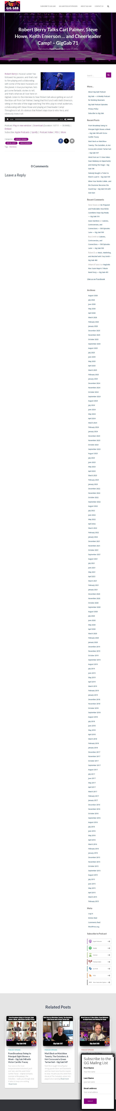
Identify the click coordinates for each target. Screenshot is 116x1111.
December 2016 (94, 805)
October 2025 (93, 339)
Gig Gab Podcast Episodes (68, 6)
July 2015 (91, 879)
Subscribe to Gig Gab (48, 6)
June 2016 (91, 831)
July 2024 (91, 405)
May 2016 (91, 835)
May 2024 (91, 414)
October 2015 (93, 866)
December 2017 (94, 752)
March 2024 (92, 423)
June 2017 (91, 778)
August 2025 (93, 348)
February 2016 (93, 849)
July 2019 (91, 668)
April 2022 (91, 524)
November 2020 (94, 598)
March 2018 (92, 739)
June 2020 (91, 620)
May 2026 (91, 309)
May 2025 (91, 361)
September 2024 (94, 396)
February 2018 (93, 743)
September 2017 (94, 765)
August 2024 (93, 401)
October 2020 (93, 603)
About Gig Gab (86, 6)
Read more (13, 1084)
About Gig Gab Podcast (97, 92)
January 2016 (93, 853)
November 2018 (94, 704)
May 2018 (91, 730)
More (63, 132)
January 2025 (93, 379)
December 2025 (94, 331)
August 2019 (93, 664)
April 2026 (91, 313)
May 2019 (91, 677)
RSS (57, 132)
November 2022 (94, 493)
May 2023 (91, 467)
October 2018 (93, 708)
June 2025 (91, 357)
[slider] (70, 119)
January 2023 (93, 484)
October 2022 (93, 497)
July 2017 (91, 774)
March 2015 (92, 897)
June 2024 (91, 409)
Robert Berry (11, 73)
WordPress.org (93, 927)
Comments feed (94, 922)
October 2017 (93, 761)
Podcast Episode (21, 139)
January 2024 (93, 431)
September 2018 (94, 712)
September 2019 (94, 660)
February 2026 (93, 322)
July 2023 (91, 458)
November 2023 (94, 440)
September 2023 (94, 449)
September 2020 (94, 607)
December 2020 (94, 594)
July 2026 (91, 300)
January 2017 (93, 800)
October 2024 (93, 392)
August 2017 (93, 769)
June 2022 (91, 515)
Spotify (34, 132)
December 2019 (94, 647)
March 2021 (92, 581)
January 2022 (93, 537)
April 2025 (91, 366)
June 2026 (91, 304)
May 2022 (91, 519)
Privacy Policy (93, 109)
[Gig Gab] (12, 6)
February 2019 (93, 690)
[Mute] (65, 119)
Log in (90, 914)
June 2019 (91, 673)
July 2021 (91, 563)
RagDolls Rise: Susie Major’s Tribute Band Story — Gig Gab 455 (99, 268)
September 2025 (94, 344)
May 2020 (91, 625)
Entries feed (92, 918)
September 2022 (94, 502)
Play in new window (22, 125)
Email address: (90, 1088)
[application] (40, 119)
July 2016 (91, 827)
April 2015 (91, 892)
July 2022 (91, 510)
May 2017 (91, 783)
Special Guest (11, 143)
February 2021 (93, 585)
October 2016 (93, 813)
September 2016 (94, 818)
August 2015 (93, 875)
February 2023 (93, 480)
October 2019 (93, 655)
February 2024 (93, 427)
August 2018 (93, 717)
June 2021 (91, 568)
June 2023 (91, 462)
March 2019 (92, 686)
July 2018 (91, 721)
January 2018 (93, 748)
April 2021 (91, 576)
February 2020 (93, 638)
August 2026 (93, 295)
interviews (13, 147)
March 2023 (92, 475)
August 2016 (93, 822)
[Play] (8, 119)
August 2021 (93, 559)
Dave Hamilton (93, 221)
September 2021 (94, 554)
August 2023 (93, 453)
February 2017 (93, 796)
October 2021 (93, 550)
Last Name (89, 1078)
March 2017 (92, 791)
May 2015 (91, 888)
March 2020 (92, 633)
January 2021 (93, 590)
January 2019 (93, 695)
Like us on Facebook (96, 279)
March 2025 (92, 370)
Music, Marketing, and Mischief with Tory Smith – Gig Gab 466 (99, 256)
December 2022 (94, 489)
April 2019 (91, 682)
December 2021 (94, 541)
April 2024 (91, 418)
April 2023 (91, 471)
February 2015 (93, 901)
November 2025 (94, 335)
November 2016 (94, 809)
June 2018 (91, 726)
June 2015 (91, 884)
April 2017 (91, 787)
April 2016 (91, 840)
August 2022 (93, 506)
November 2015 (94, 862)
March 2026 (92, 317)
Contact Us (99, 6)
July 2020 (91, 616)
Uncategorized (25, 143)
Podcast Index (46, 132)
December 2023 (94, 436)
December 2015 (94, 857)
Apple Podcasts (22, 132)
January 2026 (93, 326)
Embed (8, 128)
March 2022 (92, 528)
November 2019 (94, 651)
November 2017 (94, 756)
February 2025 (93, 374)
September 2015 (94, 871)
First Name (89, 1068)
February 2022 (93, 532)
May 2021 (91, 572)
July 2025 (91, 352)
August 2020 (93, 611)
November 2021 (94, 546)
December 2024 (94, 383)
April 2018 (91, 734)
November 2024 (94, 388)
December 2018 (94, 699)
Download (38, 125)
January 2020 (93, 642)
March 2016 (92, 844)
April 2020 (91, 629)
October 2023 (93, 445)
